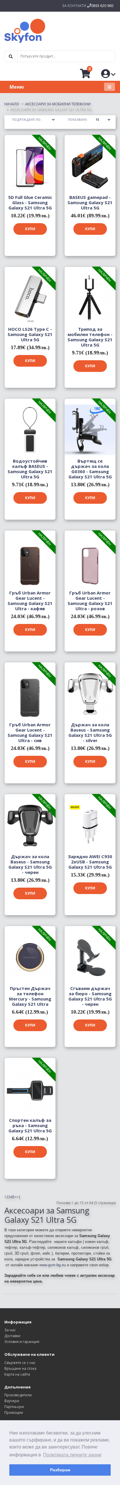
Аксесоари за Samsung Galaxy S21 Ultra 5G (51, 109)
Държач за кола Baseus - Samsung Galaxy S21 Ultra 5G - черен (30, 864)
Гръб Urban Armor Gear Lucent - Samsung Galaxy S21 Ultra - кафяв (30, 600)
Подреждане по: (26, 120)
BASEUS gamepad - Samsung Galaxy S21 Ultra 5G (90, 202)
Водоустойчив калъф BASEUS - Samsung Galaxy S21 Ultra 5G (30, 469)
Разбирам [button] (60, 1469)
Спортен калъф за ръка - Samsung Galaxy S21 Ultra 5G (30, 1125)
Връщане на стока (20, 1368)
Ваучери (11, 1400)
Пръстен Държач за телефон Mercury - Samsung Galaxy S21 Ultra (30, 996)
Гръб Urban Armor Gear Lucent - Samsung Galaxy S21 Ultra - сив (30, 732)
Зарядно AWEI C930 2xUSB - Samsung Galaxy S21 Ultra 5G (90, 861)
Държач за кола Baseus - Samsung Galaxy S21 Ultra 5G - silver (90, 732)
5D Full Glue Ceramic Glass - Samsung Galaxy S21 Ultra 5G (30, 202)
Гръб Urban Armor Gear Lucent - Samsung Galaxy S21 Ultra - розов (90, 600)
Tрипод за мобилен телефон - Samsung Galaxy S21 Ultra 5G (90, 337)
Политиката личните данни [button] (72, 1454)
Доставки (12, 1335)
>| (19, 1196)
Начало (11, 104)
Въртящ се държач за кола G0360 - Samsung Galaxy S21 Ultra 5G (90, 469)
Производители (18, 1395)
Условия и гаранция (21, 1341)
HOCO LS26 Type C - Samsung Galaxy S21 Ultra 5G (30, 334)
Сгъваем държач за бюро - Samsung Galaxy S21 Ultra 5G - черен (90, 996)
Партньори (14, 1406)
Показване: (78, 120)
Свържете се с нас (20, 1362)
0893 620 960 (102, 5)
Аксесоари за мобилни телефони (58, 104)
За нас (10, 1329)
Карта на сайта (17, 1374)
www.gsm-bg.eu (52, 1265)
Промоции (13, 1412)
